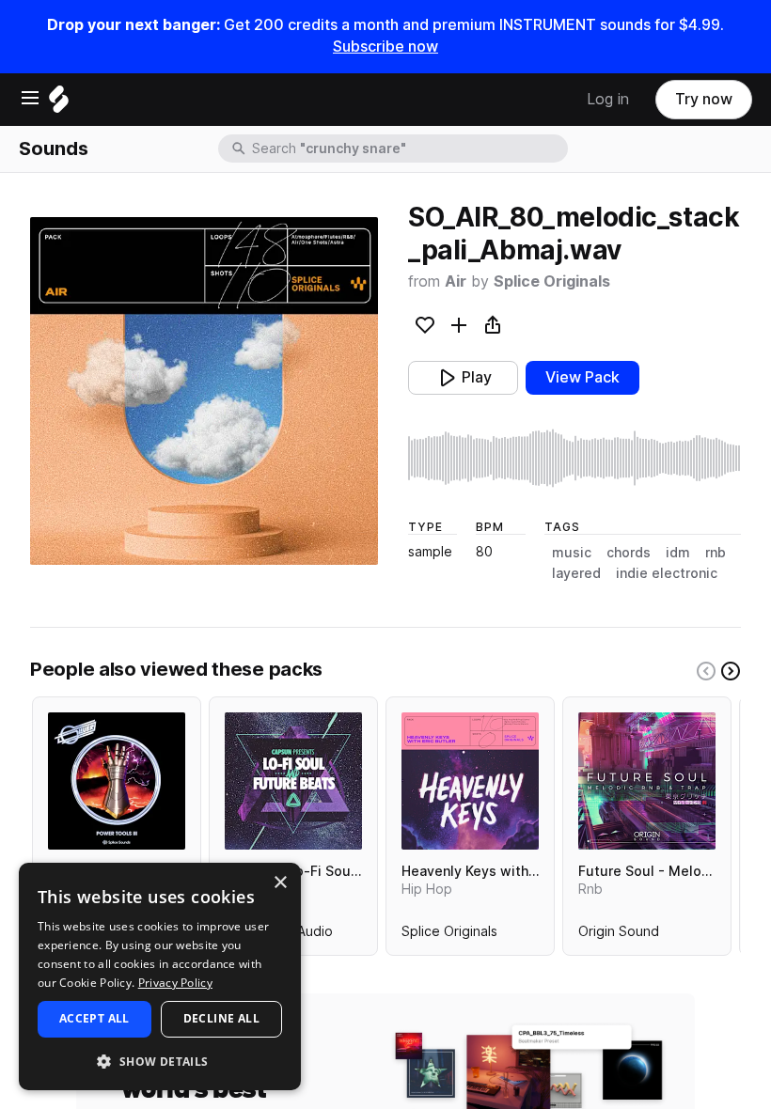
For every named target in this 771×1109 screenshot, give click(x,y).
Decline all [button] (221, 1018)
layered (576, 573)
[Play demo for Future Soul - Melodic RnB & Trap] (647, 781)
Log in (608, 99)
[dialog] (160, 976)
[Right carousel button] (730, 671)
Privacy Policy (175, 983)
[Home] (59, 104)
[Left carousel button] (706, 671)
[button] (160, 1060)
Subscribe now (385, 46)
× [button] (280, 883)
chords (628, 552)
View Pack (582, 377)
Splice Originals (552, 281)
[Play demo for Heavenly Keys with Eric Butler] (470, 781)
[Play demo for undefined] (204, 391)
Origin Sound (618, 935)
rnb (715, 552)
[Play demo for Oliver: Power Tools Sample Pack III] (116, 781)
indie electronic (666, 573)
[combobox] (408, 148)
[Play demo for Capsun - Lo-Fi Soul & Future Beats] (293, 781)
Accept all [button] (94, 1018)
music (571, 552)
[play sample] (574, 458)
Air (455, 281)
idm (678, 552)
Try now (703, 99)
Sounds (53, 148)
